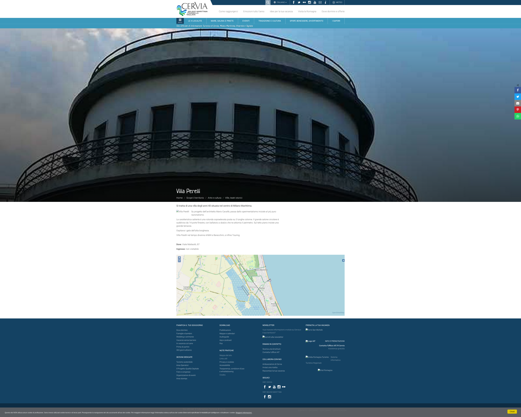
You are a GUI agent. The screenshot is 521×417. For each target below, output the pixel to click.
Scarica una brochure (271, 349)
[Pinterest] (517, 109)
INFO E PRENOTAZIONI (335, 341)
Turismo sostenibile (184, 362)
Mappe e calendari (227, 333)
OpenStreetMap (338, 313)
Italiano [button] (280, 2)
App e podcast (226, 340)
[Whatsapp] (517, 116)
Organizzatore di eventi (186, 375)
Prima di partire (182, 347)
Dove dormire (182, 330)
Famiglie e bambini (184, 333)
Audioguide (224, 337)
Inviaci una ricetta (270, 367)
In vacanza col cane (184, 343)
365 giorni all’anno (184, 350)
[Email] (517, 103)
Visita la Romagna (307, 11)
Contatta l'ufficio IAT (271, 352)
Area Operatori (182, 365)
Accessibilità (225, 365)
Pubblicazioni (225, 330)
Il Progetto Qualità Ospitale (187, 369)
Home (179, 197)
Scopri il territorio (195, 197)
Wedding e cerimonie (185, 337)
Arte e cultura (214, 197)
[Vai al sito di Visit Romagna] (325, 370)
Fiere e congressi (183, 372)
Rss (221, 343)
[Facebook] (517, 90)
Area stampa (181, 378)
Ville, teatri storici (233, 197)
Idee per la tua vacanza (281, 11)
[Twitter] (517, 96)
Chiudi (512, 412)
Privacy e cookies (227, 362)
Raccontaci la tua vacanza (274, 371)
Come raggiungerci (228, 11)
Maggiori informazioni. (244, 413)
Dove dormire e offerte (333, 11)
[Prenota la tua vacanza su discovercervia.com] (314, 330)
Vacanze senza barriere (186, 340)
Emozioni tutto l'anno (253, 11)
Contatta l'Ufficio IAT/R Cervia (332, 345)
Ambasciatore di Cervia (272, 364)
